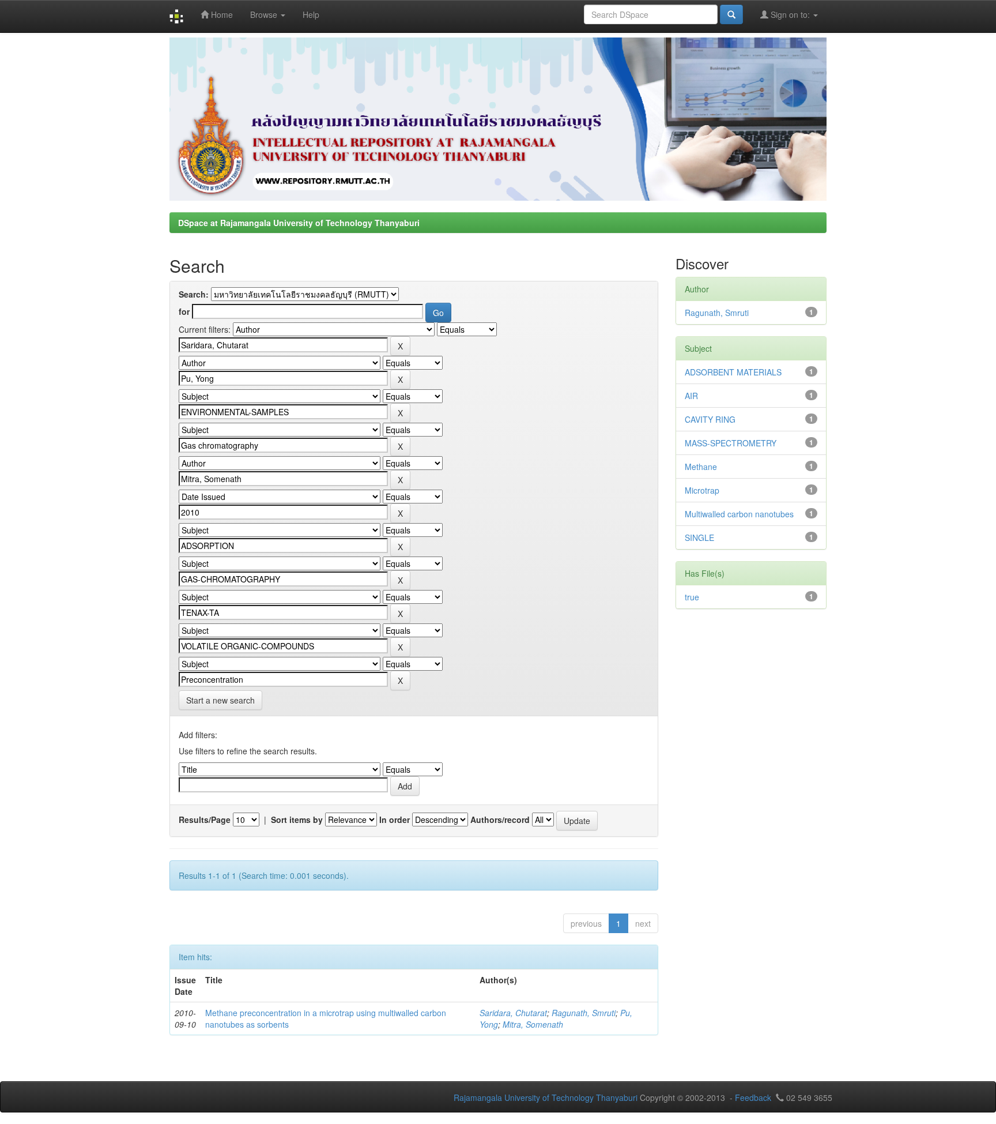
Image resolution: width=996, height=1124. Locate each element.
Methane (701, 466)
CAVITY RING (710, 419)
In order (394, 819)
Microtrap (702, 490)
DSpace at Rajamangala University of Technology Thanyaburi (299, 222)
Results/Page (205, 819)
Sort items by (297, 819)
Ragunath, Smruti (584, 1012)
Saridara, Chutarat (513, 1012)
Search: (194, 294)
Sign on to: (790, 14)
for (184, 311)
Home (221, 14)
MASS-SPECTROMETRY (730, 443)
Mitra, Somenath (533, 1024)
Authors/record (500, 819)
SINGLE (699, 537)
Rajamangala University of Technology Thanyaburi (545, 1097)
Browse (265, 14)
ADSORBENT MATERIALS (733, 372)
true (692, 597)
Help (311, 14)
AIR (691, 395)
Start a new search (220, 700)
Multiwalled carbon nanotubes (739, 514)
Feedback (753, 1097)
